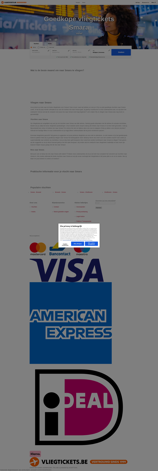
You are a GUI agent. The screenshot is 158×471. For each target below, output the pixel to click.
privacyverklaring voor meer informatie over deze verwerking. (77, 240)
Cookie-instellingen (65, 244)
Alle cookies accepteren (91, 243)
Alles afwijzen (78, 244)
